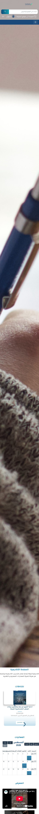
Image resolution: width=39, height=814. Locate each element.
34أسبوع (33, 769)
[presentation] (24, 725)
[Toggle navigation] (36, 22)
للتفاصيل (19, 722)
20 (8, 769)
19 (13, 769)
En (3, 17)
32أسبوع (33, 754)
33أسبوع (33, 761)
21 (3, 769)
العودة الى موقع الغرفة (25, 17)
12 (13, 761)
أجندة (26, 744)
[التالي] (5, 742)
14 (3, 761)
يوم (31, 744)
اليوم (5, 746)
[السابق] (10, 742)
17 (23, 769)
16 (27, 769)
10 (23, 761)
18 (18, 769)
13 (8, 761)
